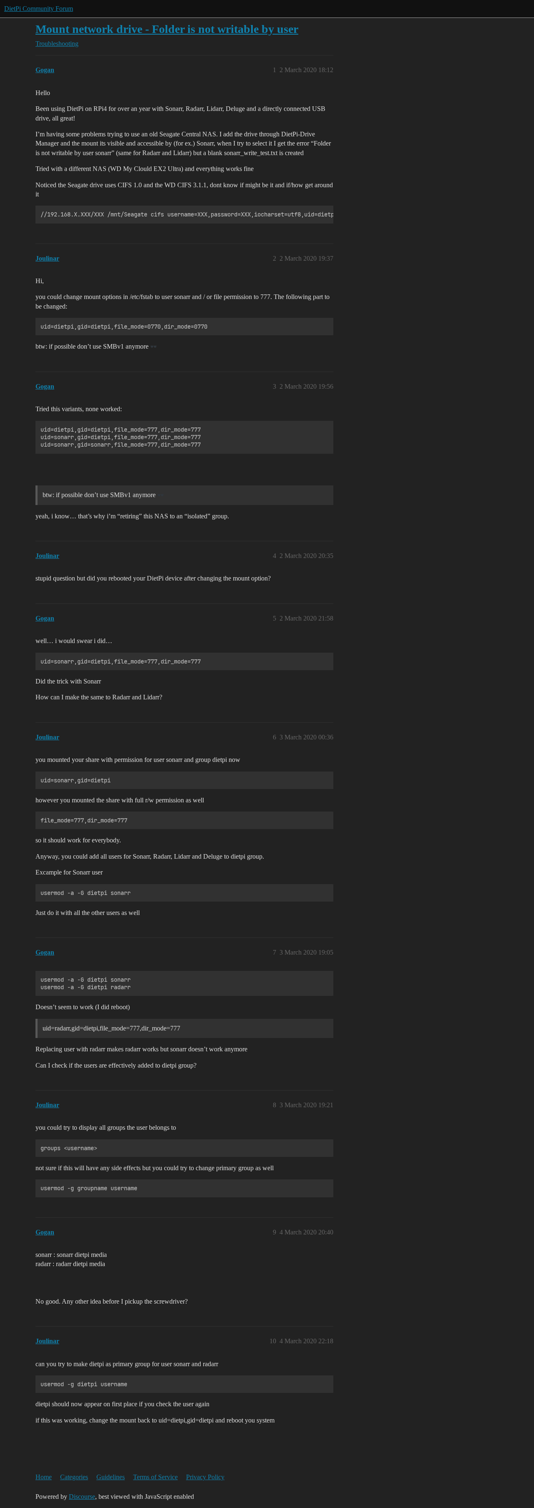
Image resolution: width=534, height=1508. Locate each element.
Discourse (82, 1496)
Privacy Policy (205, 1476)
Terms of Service (155, 1476)
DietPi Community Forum (38, 8)
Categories (74, 1476)
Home (43, 1476)
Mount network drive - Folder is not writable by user (166, 29)
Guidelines (110, 1476)
